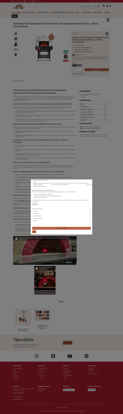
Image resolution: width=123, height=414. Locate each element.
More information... (89, 183)
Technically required (38, 208)
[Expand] (90, 208)
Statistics (36, 211)
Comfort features (38, 215)
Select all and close (61, 228)
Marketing (36, 213)
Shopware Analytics (38, 218)
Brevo (35, 220)
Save (34, 231)
